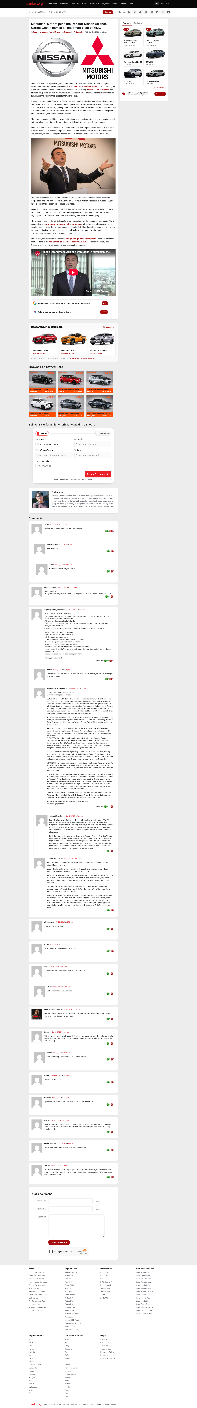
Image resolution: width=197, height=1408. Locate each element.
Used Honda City (142, 1301)
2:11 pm (67, 670)
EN (157, 4)
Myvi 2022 (69, 1292)
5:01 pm (67, 1075)
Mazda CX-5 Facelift (73, 1320)
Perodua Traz (70, 1326)
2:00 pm (82, 610)
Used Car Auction (35, 1311)
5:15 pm (66, 1120)
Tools (131, 4)
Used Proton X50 (142, 1304)
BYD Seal (104, 1279)
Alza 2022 (68, 1288)
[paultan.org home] (34, 4)
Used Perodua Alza (143, 1288)
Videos (123, 4)
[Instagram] (134, 12)
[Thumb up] (106, 531)
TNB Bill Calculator (36, 1279)
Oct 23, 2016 (71, 816)
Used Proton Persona (144, 1307)
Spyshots (105, 4)
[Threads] (151, 12)
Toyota (31, 1384)
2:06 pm (70, 922)
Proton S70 (69, 1298)
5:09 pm (66, 1098)
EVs (84, 4)
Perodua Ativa (70, 1317)
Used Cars (75, 4)
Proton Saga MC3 (71, 1273)
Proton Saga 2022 (72, 1314)
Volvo (31, 1390)
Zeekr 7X (103, 1295)
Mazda (31, 1362)
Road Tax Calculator (36, 1276)
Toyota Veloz (70, 1285)
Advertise (104, 1346)
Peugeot (32, 1377)
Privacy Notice (106, 1355)
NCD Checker (34, 1288)
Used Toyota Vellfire (144, 1314)
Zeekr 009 (104, 1298)
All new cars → (160, 88)
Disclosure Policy (107, 1352)
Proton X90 (69, 1304)
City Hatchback (71, 1295)
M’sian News (52, 4)
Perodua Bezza (71, 1311)
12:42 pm (63, 524)
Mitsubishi (58, 32)
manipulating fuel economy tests (81, 239)
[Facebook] (129, 12)
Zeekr (31, 1393)
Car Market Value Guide (38, 1295)
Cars (35, 32)
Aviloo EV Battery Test (38, 1307)
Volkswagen (33, 1387)
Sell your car (34, 1298)
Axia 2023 (68, 1279)
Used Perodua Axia (143, 1273)
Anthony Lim (79, 32)
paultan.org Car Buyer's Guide (82, 358)
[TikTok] (140, 12)
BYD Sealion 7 (106, 1282)
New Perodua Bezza (72, 1330)
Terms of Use (105, 1349)
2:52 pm (77, 1010)
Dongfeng (68, 1349)
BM (162, 4)
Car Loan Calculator (36, 1273)
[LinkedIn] (168, 12)
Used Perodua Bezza (144, 1292)
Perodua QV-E (105, 1285)
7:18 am (80, 816)
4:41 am (78, 859)
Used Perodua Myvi (143, 1282)
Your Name (41, 1201)
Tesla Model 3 (105, 1288)
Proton (31, 1381)
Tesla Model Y (105, 1292)
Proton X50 (69, 1276)
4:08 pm (66, 1032)
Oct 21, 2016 (54, 524)
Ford (30, 1346)
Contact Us (104, 1343)
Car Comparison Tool (37, 1301)
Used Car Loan (34, 1304)
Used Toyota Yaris (143, 1295)
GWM (67, 1355)
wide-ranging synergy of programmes (63, 224)
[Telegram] (157, 12)
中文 (168, 4)
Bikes (114, 4)
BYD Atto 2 (104, 1273)
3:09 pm (85, 688)
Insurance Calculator (37, 1292)
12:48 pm (73, 587)
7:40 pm (71, 1143)
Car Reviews (94, 4)
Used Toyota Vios (143, 1298)
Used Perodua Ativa (144, 1279)
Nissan (67, 32)
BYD (66, 1343)
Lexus (31, 1358)
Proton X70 (69, 1301)
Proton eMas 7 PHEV (73, 1323)
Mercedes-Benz (35, 1365)
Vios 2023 (68, 1282)
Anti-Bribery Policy (107, 1358)
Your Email (41, 1209)
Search (108, 12)
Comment (42, 1217)
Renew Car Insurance (37, 1285)
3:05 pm (73, 544)
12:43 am (67, 987)
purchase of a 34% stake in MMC (84, 86)
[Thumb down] (110, 531)
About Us (104, 1339)
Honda (31, 1349)
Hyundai (32, 1352)
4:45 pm (67, 1053)
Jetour (67, 1362)
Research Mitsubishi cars (47, 326)
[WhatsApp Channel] (162, 12)
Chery (67, 1346)
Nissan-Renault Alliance (98, 90)
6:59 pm (69, 565)
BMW (31, 1343)
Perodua (32, 1374)
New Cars (64, 4)
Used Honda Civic (143, 1276)
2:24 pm (63, 944)
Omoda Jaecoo (70, 1374)
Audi (30, 1339)
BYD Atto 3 (104, 1276)
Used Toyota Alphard (144, 1311)
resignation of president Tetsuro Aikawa (67, 242)
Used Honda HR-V (143, 1285)
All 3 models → (109, 327)
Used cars (137, 23)
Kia (30, 1355)
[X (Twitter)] (146, 12)
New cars (127, 23)
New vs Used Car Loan (38, 1282)
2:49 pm (64, 967)
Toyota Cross (70, 1307)
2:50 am (64, 1166)
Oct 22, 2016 (59, 565)
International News (45, 32)
